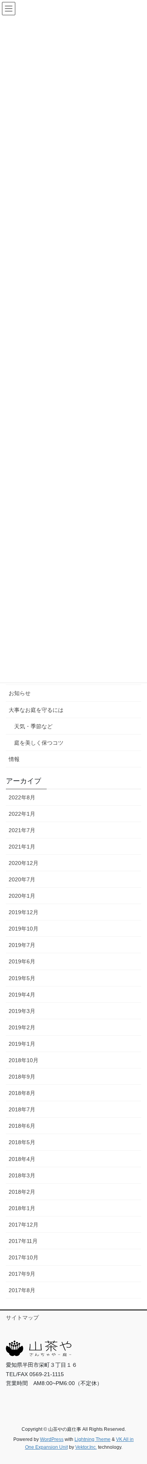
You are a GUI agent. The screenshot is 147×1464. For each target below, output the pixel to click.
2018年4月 (22, 1159)
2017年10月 (23, 1257)
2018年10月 (23, 1060)
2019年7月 (22, 945)
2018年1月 (22, 1208)
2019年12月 (23, 912)
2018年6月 (22, 1126)
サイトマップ (22, 1317)
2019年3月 (22, 1011)
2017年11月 (23, 1241)
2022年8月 (22, 797)
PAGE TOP (136, 1413)
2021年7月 (22, 830)
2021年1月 (22, 846)
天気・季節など (33, 726)
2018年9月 (22, 1076)
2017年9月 (22, 1274)
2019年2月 (22, 1027)
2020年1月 (22, 896)
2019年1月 (22, 1044)
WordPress (52, 1439)
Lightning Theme (92, 1439)
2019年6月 (22, 961)
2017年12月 (23, 1224)
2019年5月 (22, 978)
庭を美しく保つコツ (39, 743)
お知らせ (20, 693)
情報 (14, 759)
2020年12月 (23, 863)
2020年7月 (22, 879)
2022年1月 (22, 814)
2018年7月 (22, 1109)
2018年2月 (22, 1192)
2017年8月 (22, 1290)
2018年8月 (22, 1093)
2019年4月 (22, 994)
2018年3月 (22, 1175)
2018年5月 (22, 1142)
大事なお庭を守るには (36, 710)
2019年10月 (23, 928)
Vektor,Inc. (86, 1447)
